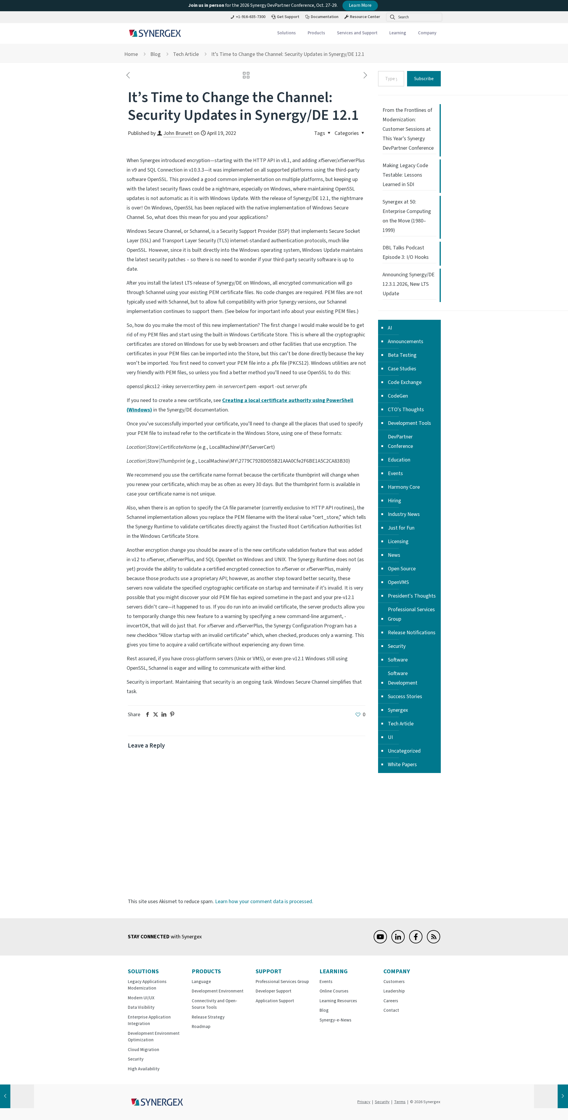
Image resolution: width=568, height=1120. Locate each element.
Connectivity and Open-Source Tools (214, 1004)
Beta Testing (402, 355)
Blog (155, 54)
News (394, 555)
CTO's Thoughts (406, 409)
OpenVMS (398, 582)
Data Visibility (141, 1007)
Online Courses (334, 991)
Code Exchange (405, 382)
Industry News (404, 514)
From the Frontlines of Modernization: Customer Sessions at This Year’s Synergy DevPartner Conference (408, 129)
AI (390, 328)
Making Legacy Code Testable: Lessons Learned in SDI (405, 175)
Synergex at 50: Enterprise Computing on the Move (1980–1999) (407, 216)
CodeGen (398, 396)
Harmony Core (404, 487)
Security (397, 646)
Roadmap (201, 1027)
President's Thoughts (412, 596)
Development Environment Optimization (154, 1036)
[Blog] (433, 941)
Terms (400, 1102)
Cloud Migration (143, 1050)
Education (399, 460)
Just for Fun (401, 528)
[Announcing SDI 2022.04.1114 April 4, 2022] (17, 1096)
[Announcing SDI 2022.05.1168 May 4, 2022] (551, 1096)
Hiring (394, 500)
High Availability (143, 1069)
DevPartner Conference (400, 441)
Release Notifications (411, 632)
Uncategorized (404, 751)
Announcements (405, 341)
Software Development (402, 678)
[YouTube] (380, 941)
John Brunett (178, 133)
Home (131, 54)
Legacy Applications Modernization (147, 985)
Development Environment (217, 991)
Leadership (394, 991)
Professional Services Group (411, 614)
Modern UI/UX (141, 998)
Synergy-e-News (335, 1020)
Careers (390, 1001)
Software (398, 660)
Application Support (275, 1001)
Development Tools (409, 423)
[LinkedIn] (398, 941)
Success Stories (405, 696)
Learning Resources (338, 1001)
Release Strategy (208, 1017)
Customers (394, 982)
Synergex (398, 710)
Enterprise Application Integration (149, 1020)
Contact (391, 1010)
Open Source (402, 568)
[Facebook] (415, 941)
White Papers (402, 764)
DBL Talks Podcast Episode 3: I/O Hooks (406, 252)
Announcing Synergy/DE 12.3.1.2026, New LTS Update (409, 284)
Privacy (363, 1102)
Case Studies (402, 368)
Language (201, 982)
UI (390, 737)
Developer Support (273, 991)
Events (395, 473)
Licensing (398, 541)
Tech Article (186, 54)
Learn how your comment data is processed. (264, 901)
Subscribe (424, 78)
